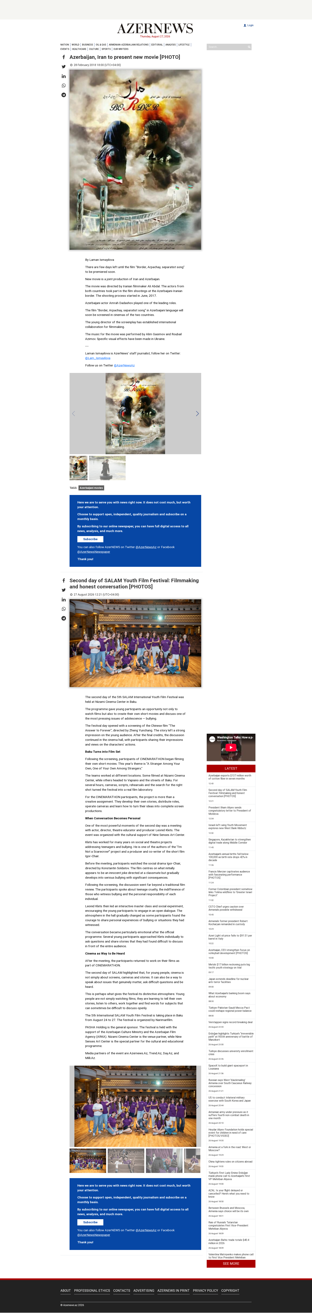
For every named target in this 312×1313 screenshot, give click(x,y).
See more (231, 1264)
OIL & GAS (101, 44)
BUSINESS (87, 44)
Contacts (121, 1291)
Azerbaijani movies (91, 487)
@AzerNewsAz (124, 365)
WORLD (75, 44)
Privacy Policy (205, 1291)
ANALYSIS (170, 44)
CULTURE (94, 49)
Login (250, 25)
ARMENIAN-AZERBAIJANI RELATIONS (129, 44)
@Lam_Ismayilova (97, 358)
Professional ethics (92, 1291)
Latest (231, 768)
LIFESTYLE (184, 44)
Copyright (230, 1291)
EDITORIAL (157, 44)
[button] (63, 57)
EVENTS (64, 49)
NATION (64, 44)
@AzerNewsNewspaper (93, 552)
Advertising (143, 1291)
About (65, 1291)
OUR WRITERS (120, 49)
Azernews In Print (173, 1291)
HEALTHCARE (79, 49)
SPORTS (106, 49)
